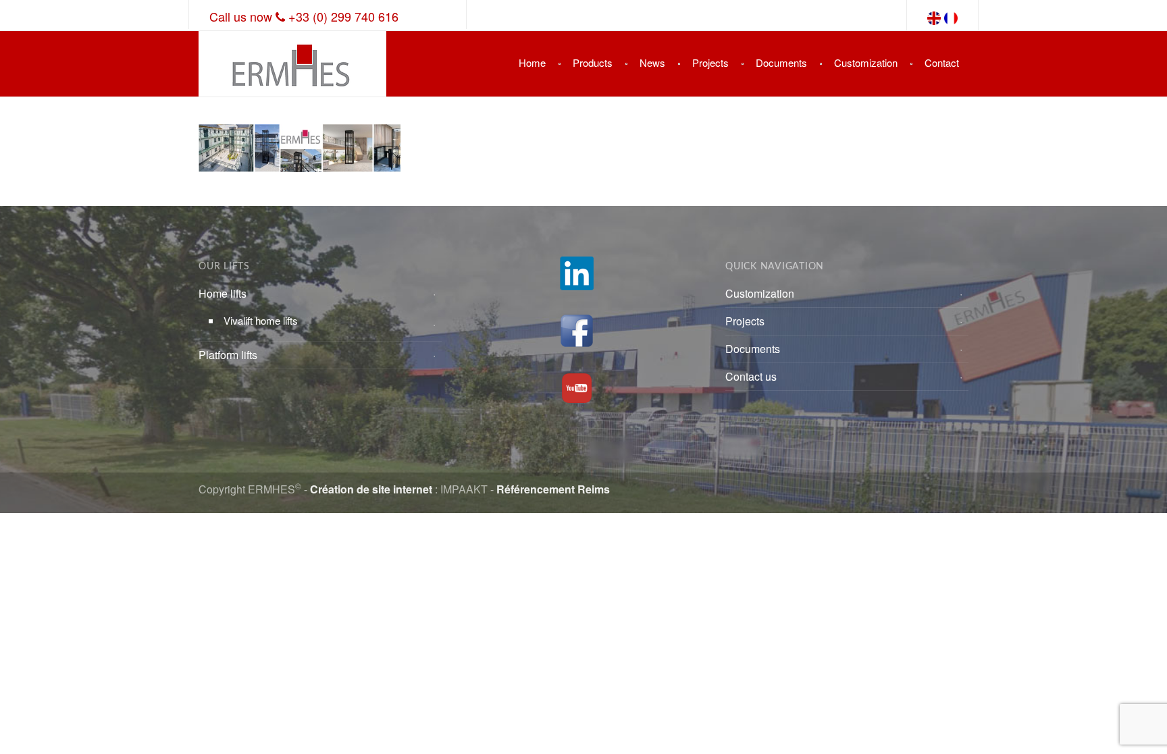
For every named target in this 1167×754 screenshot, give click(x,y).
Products (593, 62)
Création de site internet (371, 489)
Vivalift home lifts (261, 320)
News (652, 62)
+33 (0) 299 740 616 (343, 16)
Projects (710, 62)
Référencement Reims (553, 489)
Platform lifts (228, 354)
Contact (942, 62)
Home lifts (223, 293)
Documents (781, 62)
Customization (866, 62)
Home (532, 62)
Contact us (751, 376)
